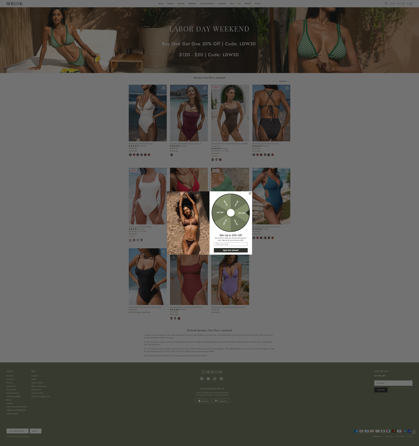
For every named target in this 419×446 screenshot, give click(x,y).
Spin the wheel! (231, 250)
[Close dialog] (250, 193)
